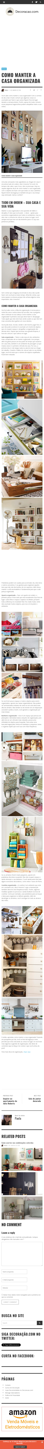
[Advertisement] (22, 38)
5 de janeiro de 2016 (15, 90)
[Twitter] (36, 2)
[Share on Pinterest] (41, 90)
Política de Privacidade (12, 1395)
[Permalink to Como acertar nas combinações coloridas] (22, 1156)
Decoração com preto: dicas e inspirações (18, 1167)
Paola (5, 1145)
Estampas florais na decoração (13, 1191)
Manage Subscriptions (12, 1393)
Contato (8, 1385)
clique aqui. (27, 1052)
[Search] (4, 2)
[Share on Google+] (37, 90)
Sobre (7, 1398)
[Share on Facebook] (30, 90)
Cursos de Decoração (12, 1388)
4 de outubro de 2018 (14, 1170)
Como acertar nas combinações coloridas (17, 1142)
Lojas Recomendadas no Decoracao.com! (19, 1390)
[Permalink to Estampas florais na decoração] (22, 1205)
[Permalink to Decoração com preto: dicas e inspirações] (22, 1180)
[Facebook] (32, 2)
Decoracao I (7, 1194)
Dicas (4, 69)
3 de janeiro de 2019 (14, 1145)
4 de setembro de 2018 (18, 1194)
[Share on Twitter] (34, 90)
